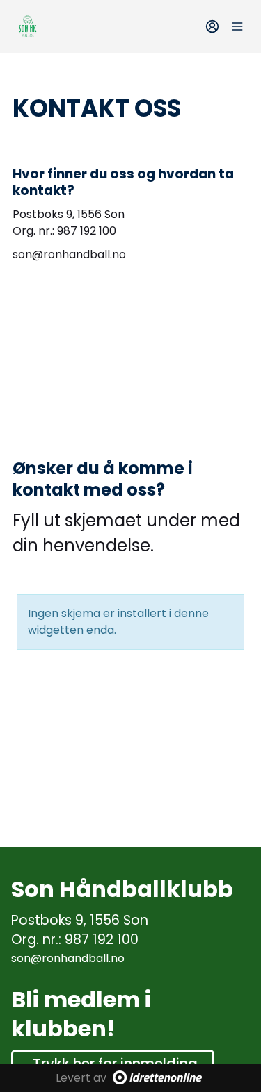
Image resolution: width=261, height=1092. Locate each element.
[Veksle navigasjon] (237, 26)
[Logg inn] (212, 26)
